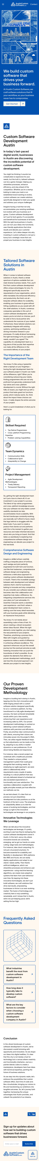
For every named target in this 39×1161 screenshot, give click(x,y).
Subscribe (29, 1144)
